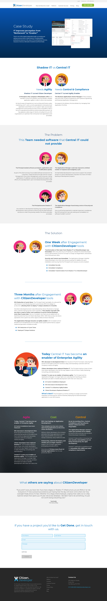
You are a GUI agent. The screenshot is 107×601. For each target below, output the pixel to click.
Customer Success (63, 5)
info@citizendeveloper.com (83, 587)
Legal (48, 589)
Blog (77, 5)
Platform (54, 5)
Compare (49, 581)
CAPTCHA (24, 552)
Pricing (72, 5)
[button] (15, 496)
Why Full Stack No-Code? (42, 5)
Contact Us (83, 1)
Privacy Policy (50, 587)
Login (78, 1)
